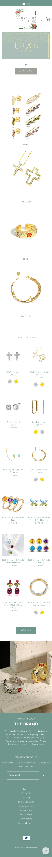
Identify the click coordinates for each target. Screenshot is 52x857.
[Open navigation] (4, 19)
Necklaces (26, 201)
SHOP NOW (26, 71)
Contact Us (26, 793)
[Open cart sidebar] (48, 19)
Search (26, 789)
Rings (26, 259)
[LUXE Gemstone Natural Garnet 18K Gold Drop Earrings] (13, 587)
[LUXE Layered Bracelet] (39, 455)
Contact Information (26, 823)
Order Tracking (26, 818)
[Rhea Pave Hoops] (39, 407)
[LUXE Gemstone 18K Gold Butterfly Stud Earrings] (39, 502)
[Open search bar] (40, 19)
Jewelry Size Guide (26, 801)
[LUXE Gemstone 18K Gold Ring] (13, 502)
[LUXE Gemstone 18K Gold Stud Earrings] (39, 545)
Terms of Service (26, 806)
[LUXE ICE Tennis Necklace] (39, 587)
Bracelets (26, 316)
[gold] (16, 381)
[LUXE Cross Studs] (13, 357)
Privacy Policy (26, 810)
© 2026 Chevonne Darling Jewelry (25, 847)
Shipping (26, 797)
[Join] (43, 775)
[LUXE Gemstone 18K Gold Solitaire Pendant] (13, 545)
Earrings (26, 144)
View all (26, 630)
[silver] (10, 381)
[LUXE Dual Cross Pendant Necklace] (39, 357)
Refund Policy (26, 814)
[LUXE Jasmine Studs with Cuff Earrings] (13, 455)
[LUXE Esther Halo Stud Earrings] (13, 407)
